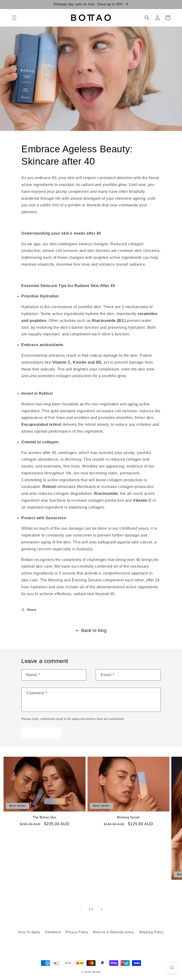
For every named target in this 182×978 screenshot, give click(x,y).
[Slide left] (80, 909)
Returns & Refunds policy (113, 932)
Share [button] (31, 610)
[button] (14, 18)
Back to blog (93, 630)
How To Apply (29, 932)
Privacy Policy (77, 932)
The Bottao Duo (44, 817)
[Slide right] (101, 909)
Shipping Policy (151, 932)
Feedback (53, 932)
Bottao (96, 971)
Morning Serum (128, 817)
